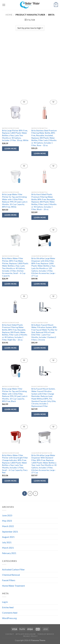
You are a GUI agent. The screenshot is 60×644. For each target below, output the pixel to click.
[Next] (35, 493)
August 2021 (8, 537)
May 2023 (7, 520)
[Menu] (3, 4)
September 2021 (10, 531)
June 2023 (7, 515)
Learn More (10, 148)
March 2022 (8, 526)
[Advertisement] (30, 64)
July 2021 (6, 542)
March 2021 (8, 547)
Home (9, 14)
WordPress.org (9, 618)
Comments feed (9, 612)
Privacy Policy (30, 636)
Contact (9, 634)
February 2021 (9, 553)
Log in (5, 602)
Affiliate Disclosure (26, 634)
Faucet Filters (8, 580)
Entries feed (8, 607)
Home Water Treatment (13, 585)
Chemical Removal (11, 574)
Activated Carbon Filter (13, 569)
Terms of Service (45, 634)
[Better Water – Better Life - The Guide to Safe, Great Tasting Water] (30, 5)
